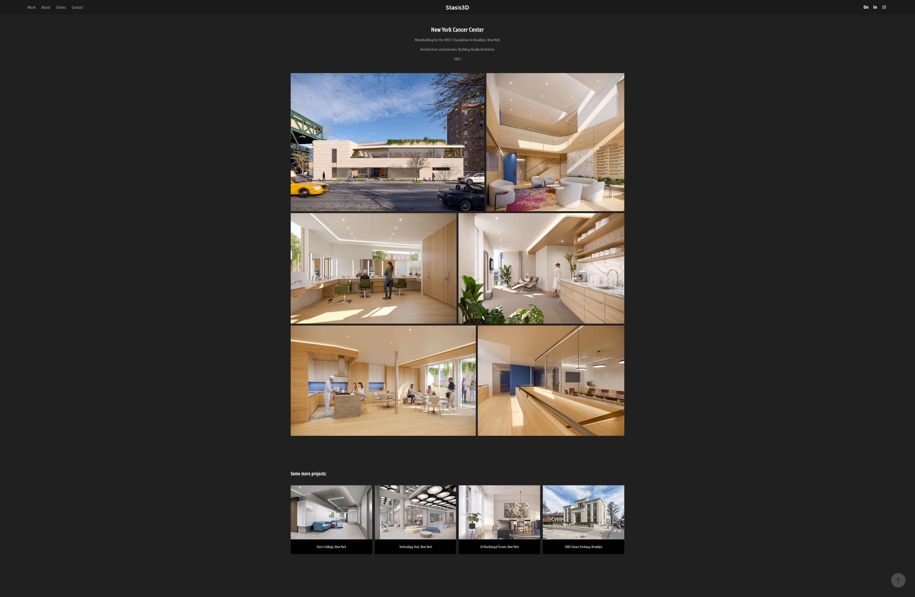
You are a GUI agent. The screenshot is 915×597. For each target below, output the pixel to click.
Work (31, 7)
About (45, 7)
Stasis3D (457, 7)
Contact (77, 7)
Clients (61, 7)
